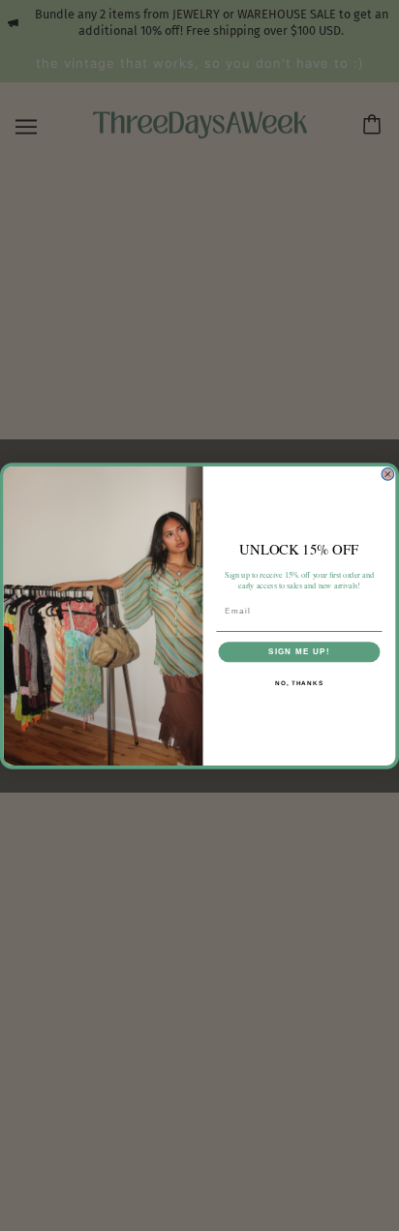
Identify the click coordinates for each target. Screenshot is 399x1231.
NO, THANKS (299, 681)
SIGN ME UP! (299, 650)
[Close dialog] (388, 473)
